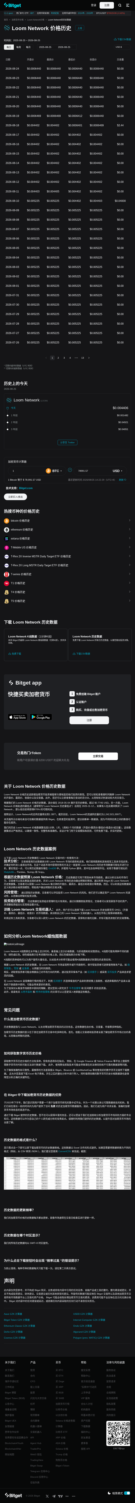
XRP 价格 (61, 1437)
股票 (32, 1392)
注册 (106, 5)
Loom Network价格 (35, 20)
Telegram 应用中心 (40, 1471)
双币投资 (112, 972)
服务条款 (111, 1409)
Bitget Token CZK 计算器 (17, 1320)
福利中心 (85, 1432)
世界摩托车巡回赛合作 (16, 1437)
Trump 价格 (62, 1454)
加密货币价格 (18, 20)
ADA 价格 (60, 1443)
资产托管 (85, 1420)
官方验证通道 (88, 1381)
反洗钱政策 (112, 1398)
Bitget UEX (10, 1420)
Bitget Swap (36, 1465)
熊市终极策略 (43, 991)
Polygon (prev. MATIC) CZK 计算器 (91, 1337)
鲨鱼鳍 (25, 968)
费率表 (84, 1443)
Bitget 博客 (10, 1392)
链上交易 (35, 1387)
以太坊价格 (61, 1415)
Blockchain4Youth (14, 1443)
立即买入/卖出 (15, 496)
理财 (32, 1409)
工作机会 (9, 1387)
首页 (6, 20)
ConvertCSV (64, 1151)
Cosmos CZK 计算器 (14, 1337)
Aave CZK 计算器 (13, 1314)
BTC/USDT (108, 13)
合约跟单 (35, 1420)
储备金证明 (10, 1409)
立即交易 (98, 756)
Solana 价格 (62, 1448)
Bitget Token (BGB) (15, 1398)
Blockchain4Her (13, 1448)
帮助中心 (85, 1375)
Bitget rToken (62, 1465)
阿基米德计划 (88, 1415)
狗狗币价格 (61, 1460)
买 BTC (59, 1370)
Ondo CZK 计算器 (82, 1326)
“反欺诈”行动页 (88, 1387)
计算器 (59, 1426)
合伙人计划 (87, 1404)
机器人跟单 (36, 1426)
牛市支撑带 (75, 988)
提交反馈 (85, 1370)
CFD (32, 1381)
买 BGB (59, 1392)
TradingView (36, 1460)
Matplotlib (9, 872)
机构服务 (85, 1409)
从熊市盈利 (26, 991)
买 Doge (60, 1381)
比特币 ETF (62, 1432)
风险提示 (111, 1415)
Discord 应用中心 (39, 1477)
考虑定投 (52, 13)
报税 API (85, 1448)
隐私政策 (111, 1404)
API (32, 1437)
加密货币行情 (62, 1404)
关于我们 (9, 1370)
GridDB (52, 868)
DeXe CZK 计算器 (13, 1331)
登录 (93, 5)
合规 (108, 1387)
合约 (32, 1375)
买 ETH (59, 1375)
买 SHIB (60, 1398)
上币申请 (85, 1392)
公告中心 (9, 1404)
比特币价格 (61, 1409)
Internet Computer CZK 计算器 (89, 1320)
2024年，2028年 (82, 13)
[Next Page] (89, 357)
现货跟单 (35, 1415)
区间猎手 (92, 972)
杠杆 (32, 1404)
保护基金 (9, 1415)
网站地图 (9, 1454)
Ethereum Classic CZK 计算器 (19, 1326)
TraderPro (35, 1448)
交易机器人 (36, 1432)
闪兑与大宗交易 (38, 1398)
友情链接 (9, 1426)
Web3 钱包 (36, 1454)
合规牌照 (111, 1392)
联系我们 (9, 1375)
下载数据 (85, 1426)
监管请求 (111, 1381)
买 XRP (59, 1387)
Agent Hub (35, 1443)
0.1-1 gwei (5, 13)
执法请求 (111, 1375)
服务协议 (111, 1370)
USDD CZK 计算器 (83, 1314)
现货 (32, 1370)
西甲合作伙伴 (12, 1432)
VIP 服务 (85, 1398)
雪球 (16, 968)
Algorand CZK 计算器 (84, 1331)
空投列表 (35, 1482)
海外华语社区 (12, 1381)
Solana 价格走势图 (65, 1420)
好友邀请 (85, 1437)
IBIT (29, 13)
